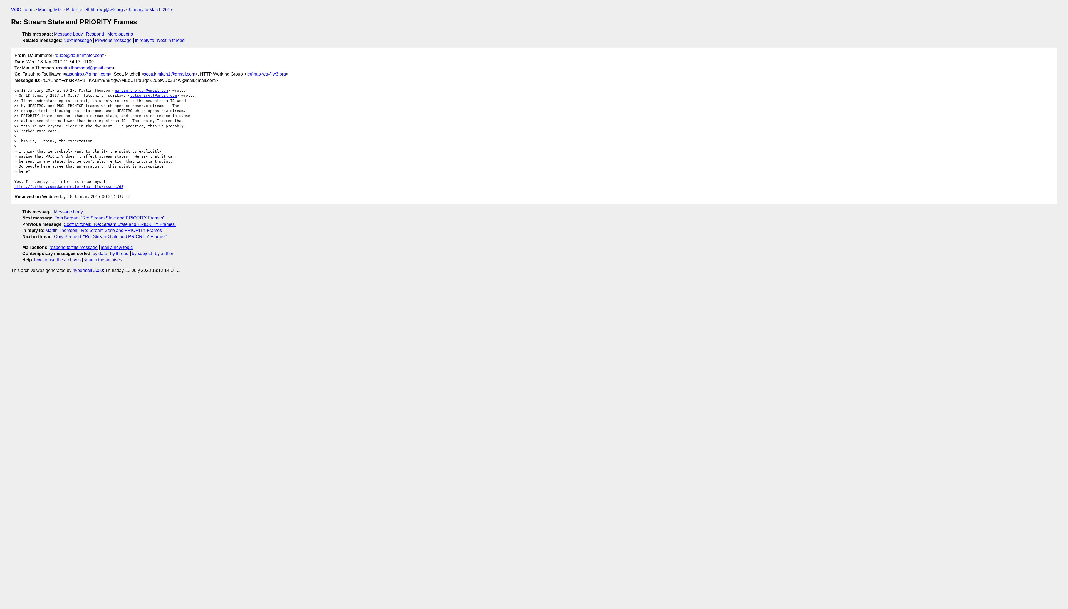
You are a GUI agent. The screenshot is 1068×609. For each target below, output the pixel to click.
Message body (68, 34)
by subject (142, 253)
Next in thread (171, 40)
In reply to (144, 40)
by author (164, 253)
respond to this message (74, 247)
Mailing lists (49, 9)
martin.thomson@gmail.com (85, 68)
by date (100, 253)
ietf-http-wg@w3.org (103, 9)
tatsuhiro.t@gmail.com (87, 74)
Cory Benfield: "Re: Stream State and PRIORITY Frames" (110, 236)
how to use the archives (57, 260)
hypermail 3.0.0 (88, 270)
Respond (95, 34)
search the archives (103, 260)
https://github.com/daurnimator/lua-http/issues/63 (68, 186)
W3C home (22, 9)
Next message (77, 40)
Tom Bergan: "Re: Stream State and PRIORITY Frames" (110, 218)
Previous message (113, 40)
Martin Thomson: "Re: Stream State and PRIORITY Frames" (104, 230)
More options (120, 34)
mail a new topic (117, 247)
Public (72, 9)
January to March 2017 (150, 9)
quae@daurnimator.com (79, 55)
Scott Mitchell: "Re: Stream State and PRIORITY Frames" (120, 224)
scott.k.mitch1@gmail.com (169, 74)
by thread (119, 253)
